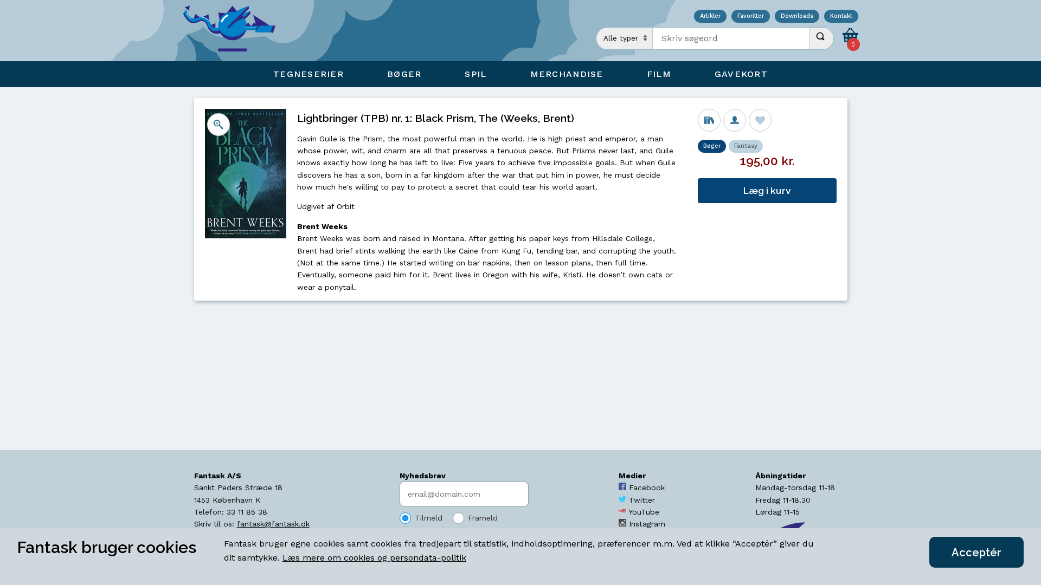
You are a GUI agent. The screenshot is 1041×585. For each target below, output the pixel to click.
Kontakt (841, 16)
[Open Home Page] (234, 30)
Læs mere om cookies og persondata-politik (374, 557)
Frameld (483, 518)
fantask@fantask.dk (273, 523)
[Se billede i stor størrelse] (218, 124)
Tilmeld (428, 518)
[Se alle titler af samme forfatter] (734, 120)
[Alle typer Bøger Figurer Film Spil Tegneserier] (624, 38)
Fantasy (745, 146)
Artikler (710, 16)
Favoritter (750, 16)
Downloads (797, 16)
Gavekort (741, 74)
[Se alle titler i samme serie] (709, 120)
